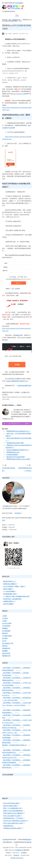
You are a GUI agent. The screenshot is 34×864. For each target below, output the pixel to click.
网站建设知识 (6, 648)
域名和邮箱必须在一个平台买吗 (12, 818)
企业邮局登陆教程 (12, 454)
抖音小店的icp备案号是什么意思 (13, 823)
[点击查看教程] (17, 424)
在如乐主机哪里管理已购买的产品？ (17, 381)
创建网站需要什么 (8, 601)
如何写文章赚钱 (8, 604)
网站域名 (5, 646)
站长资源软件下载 (7, 643)
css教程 (4, 616)
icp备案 (4, 621)
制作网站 (5, 839)
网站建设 (27, 839)
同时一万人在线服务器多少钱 (12, 808)
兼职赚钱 (5, 628)
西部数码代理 (16, 20)
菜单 (17, 15)
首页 (10, 20)
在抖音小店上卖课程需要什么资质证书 (15, 821)
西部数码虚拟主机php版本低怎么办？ (18, 431)
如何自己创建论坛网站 (10, 806)
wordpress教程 (7, 623)
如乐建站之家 (7, 506)
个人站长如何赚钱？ (9, 591)
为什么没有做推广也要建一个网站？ (14, 586)
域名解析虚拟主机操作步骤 (15, 443)
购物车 (18, 335)
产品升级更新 (6, 626)
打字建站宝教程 (7, 636)
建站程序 (5, 633)
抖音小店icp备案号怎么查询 (11, 816)
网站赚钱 (5, 651)
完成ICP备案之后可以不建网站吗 (13, 813)
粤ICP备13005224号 (17, 858)
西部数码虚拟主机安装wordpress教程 (18, 459)
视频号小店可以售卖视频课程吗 (12, 811)
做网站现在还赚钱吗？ (10, 584)
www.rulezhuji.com (18, 94)
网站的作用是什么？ (9, 581)
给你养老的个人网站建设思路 (12, 599)
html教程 (5, 618)
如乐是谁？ (18, 513)
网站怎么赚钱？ (8, 589)
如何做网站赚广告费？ (10, 594)
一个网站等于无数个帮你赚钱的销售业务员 (16, 596)
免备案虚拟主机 (8, 826)
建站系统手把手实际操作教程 (15, 457)
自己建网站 (19, 3)
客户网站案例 (6, 631)
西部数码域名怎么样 (13, 452)
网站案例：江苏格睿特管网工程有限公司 (14, 745)
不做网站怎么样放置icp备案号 (12, 828)
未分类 (4, 641)
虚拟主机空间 (6, 653)
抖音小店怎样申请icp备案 (11, 803)
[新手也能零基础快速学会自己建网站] (15, 9)
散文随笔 (5, 638)
